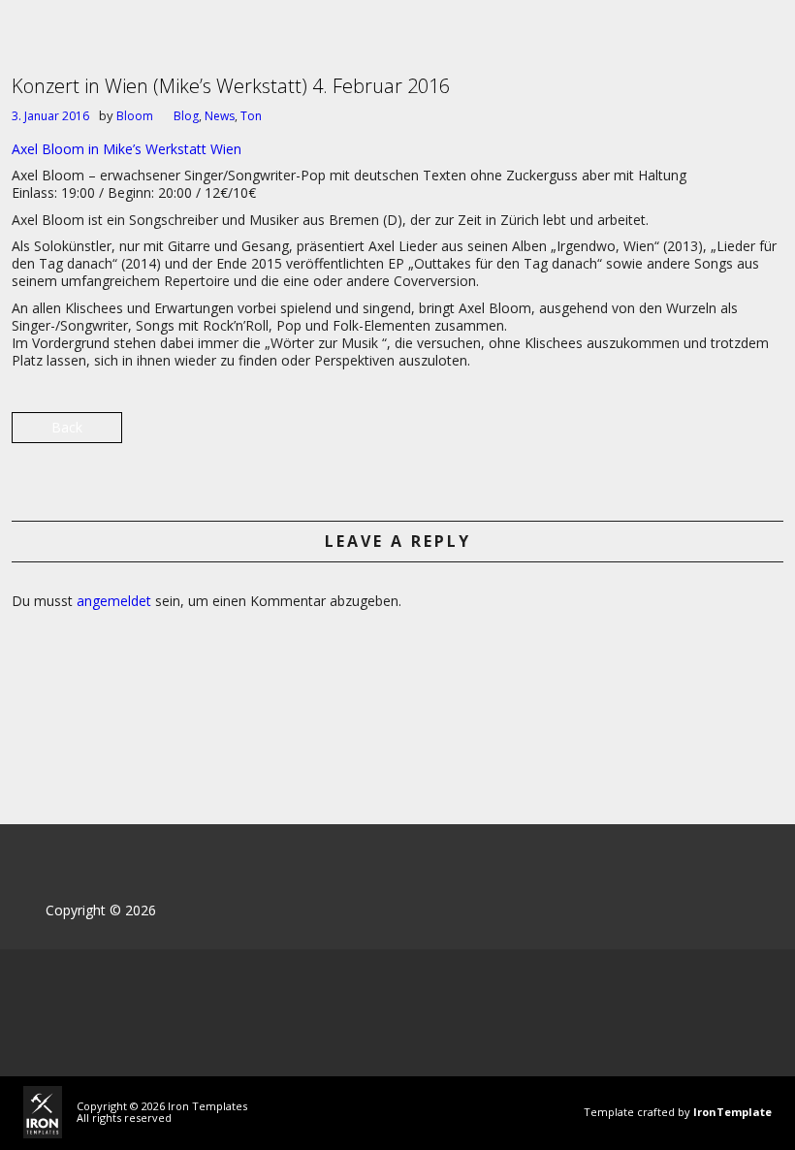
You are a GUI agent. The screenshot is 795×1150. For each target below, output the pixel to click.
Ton (251, 116)
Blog (186, 116)
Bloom (134, 116)
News (220, 116)
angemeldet (114, 600)
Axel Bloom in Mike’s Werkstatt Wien (126, 149)
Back (66, 427)
